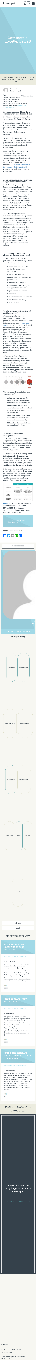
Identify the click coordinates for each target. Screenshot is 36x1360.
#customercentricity (10, 101)
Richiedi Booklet (18, 546)
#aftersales (11, 667)
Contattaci (7, 503)
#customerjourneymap (11, 99)
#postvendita (11, 779)
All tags (18, 923)
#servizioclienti (18, 892)
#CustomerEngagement (11, 97)
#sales (19, 835)
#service (27, 835)
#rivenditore (9, 835)
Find (18, 928)
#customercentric (10, 723)
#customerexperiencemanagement (15, 103)
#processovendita (24, 779)
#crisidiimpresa (23, 667)
